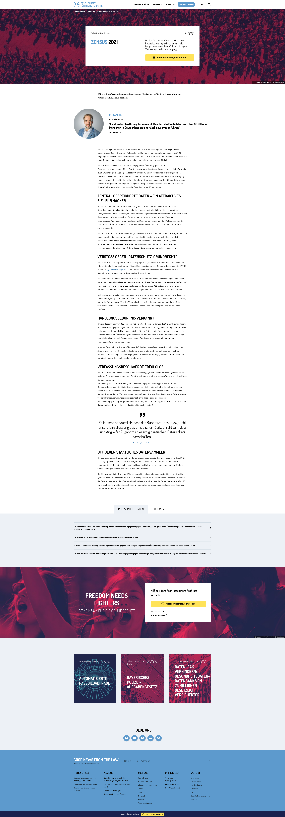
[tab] (131, 509)
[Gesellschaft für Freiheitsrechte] (88, 4)
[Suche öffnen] (209, 4)
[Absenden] (208, 761)
